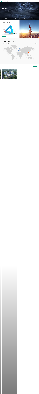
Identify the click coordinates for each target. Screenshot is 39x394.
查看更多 (3, 36)
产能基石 (24, 18)
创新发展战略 (6, 18)
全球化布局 (15, 18)
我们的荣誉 (33, 18)
